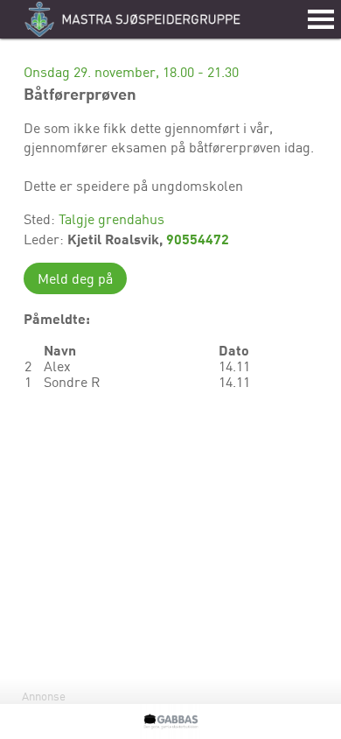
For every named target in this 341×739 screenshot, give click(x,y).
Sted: (41, 219)
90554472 (197, 238)
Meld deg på (75, 278)
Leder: (45, 239)
